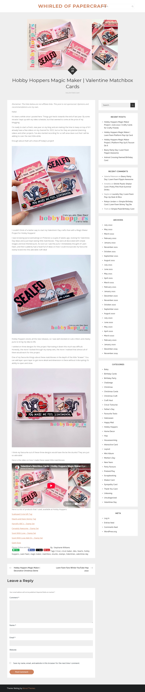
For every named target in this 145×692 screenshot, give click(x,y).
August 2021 (109, 260)
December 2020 (111, 296)
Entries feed (109, 523)
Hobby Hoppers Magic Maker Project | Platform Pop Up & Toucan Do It (119, 143)
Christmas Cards (111, 391)
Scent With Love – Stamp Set (24, 533)
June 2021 (108, 269)
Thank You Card (110, 489)
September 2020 (111, 309)
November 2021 (111, 247)
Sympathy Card (110, 484)
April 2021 (108, 278)
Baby (106, 369)
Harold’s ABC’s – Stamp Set (23, 523)
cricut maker (67, 551)
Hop (106, 436)
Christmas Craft (110, 396)
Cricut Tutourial (111, 405)
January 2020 (110, 344)
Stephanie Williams (62, 547)
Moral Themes (29, 688)
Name (13, 625)
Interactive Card (111, 445)
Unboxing (108, 493)
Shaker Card (109, 480)
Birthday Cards (110, 374)
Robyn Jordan (110, 201)
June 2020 (108, 322)
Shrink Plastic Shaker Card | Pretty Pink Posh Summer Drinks (118, 187)
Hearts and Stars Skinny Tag (24, 519)
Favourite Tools (110, 414)
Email (13, 637)
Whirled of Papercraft (72, 6)
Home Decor (109, 431)
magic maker (35, 554)
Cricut (58, 551)
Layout (107, 449)
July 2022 (108, 225)
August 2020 (109, 313)
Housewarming (110, 440)
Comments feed (111, 527)
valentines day (82, 554)
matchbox (46, 554)
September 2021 (111, 256)
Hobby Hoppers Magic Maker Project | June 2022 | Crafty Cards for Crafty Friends (118, 125)
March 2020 (109, 336)
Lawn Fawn (24, 554)
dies (74, 551)
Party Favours (110, 467)
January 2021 (109, 291)
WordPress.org (110, 531)
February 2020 (110, 340)
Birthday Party (110, 378)
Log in (106, 518)
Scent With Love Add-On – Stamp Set (27, 538)
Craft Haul (108, 400)
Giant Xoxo (16, 543)
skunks (55, 554)
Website (13, 650)
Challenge (108, 383)
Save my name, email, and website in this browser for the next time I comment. (46, 663)
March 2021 (109, 282)
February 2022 (110, 238)
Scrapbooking (110, 476)
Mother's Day (109, 458)
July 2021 (108, 265)
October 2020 (110, 305)
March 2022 (109, 234)
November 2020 (111, 300)
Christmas (108, 387)
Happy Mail (109, 422)
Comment (14, 597)
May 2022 (108, 229)
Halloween (108, 418)
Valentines (70, 554)
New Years (108, 462)
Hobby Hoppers (111, 427)
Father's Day (109, 409)
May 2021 (108, 274)
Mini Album (109, 453)
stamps (62, 554)
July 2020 (108, 318)
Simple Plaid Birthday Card (122, 209)
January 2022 (110, 243)
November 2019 (111, 353)
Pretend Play (109, 471)
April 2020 (108, 331)
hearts (80, 551)
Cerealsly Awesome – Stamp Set (25, 528)
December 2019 (110, 349)
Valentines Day (72, 93)
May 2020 (108, 327)
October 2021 (110, 251)
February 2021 (110, 287)
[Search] (132, 6)
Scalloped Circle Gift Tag (22, 514)
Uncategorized (110, 498)
